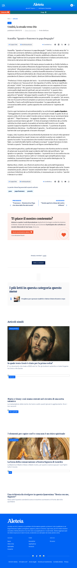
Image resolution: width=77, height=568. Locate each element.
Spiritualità (11, 546)
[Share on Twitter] (62, 44)
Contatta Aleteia (58, 562)
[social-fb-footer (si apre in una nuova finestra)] (37, 556)
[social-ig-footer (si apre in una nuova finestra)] (44, 556)
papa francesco (19, 191)
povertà (29, 191)
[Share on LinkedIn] (58, 44)
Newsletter (32, 541)
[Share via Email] (65, 44)
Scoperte (10, 549)
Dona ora (4, 12)
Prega (42, 12)
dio (10, 472)
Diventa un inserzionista (45, 562)
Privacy (66, 562)
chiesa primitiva (13, 328)
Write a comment (38, 263)
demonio (12, 377)
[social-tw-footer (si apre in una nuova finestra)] (40, 556)
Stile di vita (11, 544)
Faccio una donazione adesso (21, 232)
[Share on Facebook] (55, 44)
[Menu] (13, 5)
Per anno (52, 541)
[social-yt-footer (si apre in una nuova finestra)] (33, 556)
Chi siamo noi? (23, 562)
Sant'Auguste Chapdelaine (44, 8)
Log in (44, 255)
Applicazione (32, 544)
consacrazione (13, 440)
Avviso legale (32, 562)
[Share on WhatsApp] (68, 44)
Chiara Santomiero (30, 30)
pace (10, 191)
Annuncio (31, 546)
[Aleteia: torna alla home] (38, 4)
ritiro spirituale (13, 412)
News (9, 19)
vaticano (15, 19)
